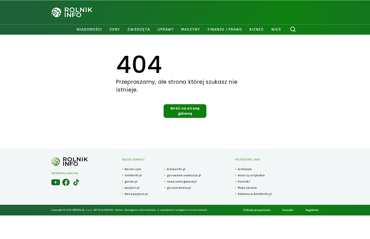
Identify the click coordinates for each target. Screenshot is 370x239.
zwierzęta (138, 29)
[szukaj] (293, 29)
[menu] (55, 182)
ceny (115, 29)
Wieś (276, 29)
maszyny (190, 29)
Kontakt (288, 210)
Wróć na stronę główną (185, 111)
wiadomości (89, 29)
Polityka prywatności (257, 210)
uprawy (166, 29)
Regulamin (312, 210)
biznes (256, 29)
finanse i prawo (225, 29)
